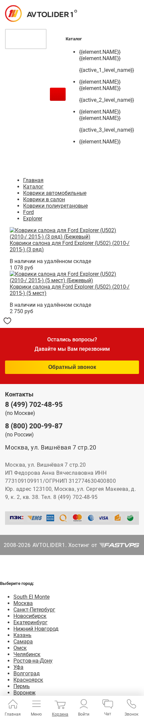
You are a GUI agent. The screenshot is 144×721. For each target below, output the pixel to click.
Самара (23, 641)
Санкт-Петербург (34, 609)
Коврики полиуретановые (55, 206)
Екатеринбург (30, 622)
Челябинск (27, 654)
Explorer (32, 218)
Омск (20, 648)
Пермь (21, 686)
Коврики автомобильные (54, 193)
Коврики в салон (44, 199)
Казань (22, 635)
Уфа (18, 667)
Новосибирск (30, 616)
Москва (23, 603)
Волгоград (26, 673)
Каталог (33, 186)
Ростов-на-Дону (33, 661)
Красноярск (28, 680)
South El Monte (31, 597)
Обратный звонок (72, 367)
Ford (28, 212)
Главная (33, 180)
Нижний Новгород (36, 629)
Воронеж (24, 692)
